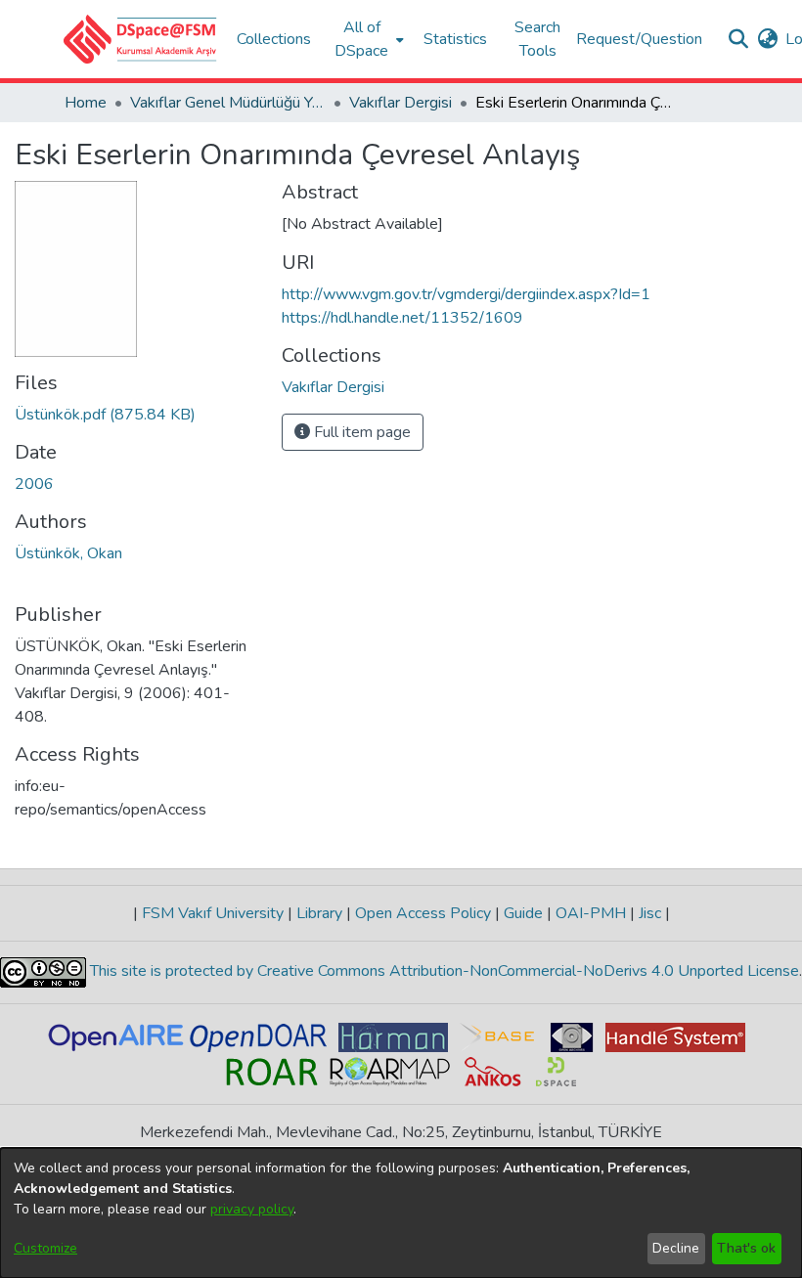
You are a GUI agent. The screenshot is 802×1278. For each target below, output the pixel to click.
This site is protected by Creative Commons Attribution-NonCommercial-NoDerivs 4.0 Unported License (442, 971)
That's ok (746, 1248)
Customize (45, 1248)
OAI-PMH (591, 913)
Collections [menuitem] (274, 39)
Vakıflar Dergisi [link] (400, 102)
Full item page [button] (360, 432)
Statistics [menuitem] (455, 39)
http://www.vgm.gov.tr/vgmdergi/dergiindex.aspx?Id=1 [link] (466, 294)
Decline (675, 1248)
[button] (140, 39)
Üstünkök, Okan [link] (68, 553)
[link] (105, 414)
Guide (523, 913)
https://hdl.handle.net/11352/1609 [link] (402, 318)
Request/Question (639, 39)
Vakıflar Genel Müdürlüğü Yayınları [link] (228, 102)
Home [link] (86, 102)
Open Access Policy (423, 913)
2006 (34, 484)
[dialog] (401, 1213)
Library (319, 913)
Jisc (650, 913)
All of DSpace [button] (361, 39)
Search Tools (537, 39)
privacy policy (251, 1209)
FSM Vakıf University (213, 913)
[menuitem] (367, 39)
